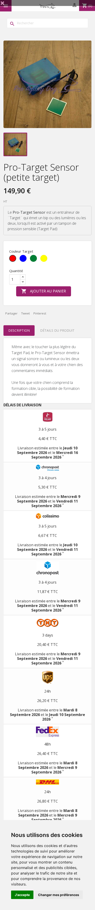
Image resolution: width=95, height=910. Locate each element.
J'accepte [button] (22, 895)
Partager (11, 313)
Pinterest (39, 313)
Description (19, 330)
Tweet (25, 313)
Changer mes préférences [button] (58, 895)
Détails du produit (57, 330)
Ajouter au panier (43, 291)
